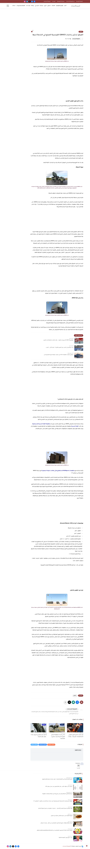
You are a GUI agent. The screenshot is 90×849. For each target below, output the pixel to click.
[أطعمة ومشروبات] (10, 1)
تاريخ (45, 5)
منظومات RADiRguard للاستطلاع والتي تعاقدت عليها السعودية (58, 470)
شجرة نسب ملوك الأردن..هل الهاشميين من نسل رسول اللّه (58, 786)
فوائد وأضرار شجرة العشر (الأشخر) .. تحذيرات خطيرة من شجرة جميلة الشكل (55, 808)
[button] (77, 702)
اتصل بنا (53, 1)
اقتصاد (53, 5)
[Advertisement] (45, 20)
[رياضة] (15, 1)
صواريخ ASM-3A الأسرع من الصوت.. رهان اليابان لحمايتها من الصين (58, 340)
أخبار (65, 5)
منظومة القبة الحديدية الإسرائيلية (41, 424)
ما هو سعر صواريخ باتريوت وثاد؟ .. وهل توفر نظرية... (39, 735)
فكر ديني (37, 5)
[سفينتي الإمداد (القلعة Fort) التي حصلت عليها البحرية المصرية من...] (78, 355)
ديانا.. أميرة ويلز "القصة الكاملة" (65, 837)
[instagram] (25, 1)
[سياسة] (20, 1)
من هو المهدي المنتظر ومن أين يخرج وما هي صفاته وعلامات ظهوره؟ (57, 793)
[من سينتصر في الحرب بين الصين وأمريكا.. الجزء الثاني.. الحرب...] (78, 348)
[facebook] (34, 1)
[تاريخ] (22, 1)
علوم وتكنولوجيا (59, 5)
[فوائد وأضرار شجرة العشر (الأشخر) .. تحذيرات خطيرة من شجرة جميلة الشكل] (77, 809)
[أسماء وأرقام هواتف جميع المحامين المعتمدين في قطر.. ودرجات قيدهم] (77, 824)
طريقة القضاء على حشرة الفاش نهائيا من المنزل (61, 815)
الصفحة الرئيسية (79, 1)
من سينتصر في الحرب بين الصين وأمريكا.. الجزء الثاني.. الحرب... (59, 347)
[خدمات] (8, 1)
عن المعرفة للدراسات (70, 1)
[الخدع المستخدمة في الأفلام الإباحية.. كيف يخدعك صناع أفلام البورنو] (77, 780)
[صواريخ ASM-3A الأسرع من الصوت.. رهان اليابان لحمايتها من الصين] (78, 341)
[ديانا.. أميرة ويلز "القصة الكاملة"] (77, 838)
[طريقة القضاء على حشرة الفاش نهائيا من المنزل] (77, 816)
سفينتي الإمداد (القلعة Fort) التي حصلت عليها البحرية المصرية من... (58, 354)
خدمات (13, 5)
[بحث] (8, 6)
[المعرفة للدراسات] (76, 6)
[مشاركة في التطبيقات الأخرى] (65, 702)
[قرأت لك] (12, 1)
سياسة (41, 5)
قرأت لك (28, 5)
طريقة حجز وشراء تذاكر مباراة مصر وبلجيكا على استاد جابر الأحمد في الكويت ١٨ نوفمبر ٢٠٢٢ (52, 801)
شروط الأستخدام (47, 1)
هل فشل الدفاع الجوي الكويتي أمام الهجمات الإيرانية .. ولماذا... (75, 735)
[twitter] (30, 1)
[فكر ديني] (17, 1)
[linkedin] (27, 1)
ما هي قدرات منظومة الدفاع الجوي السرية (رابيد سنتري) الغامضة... (58, 736)
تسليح (49, 5)
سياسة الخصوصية (60, 1)
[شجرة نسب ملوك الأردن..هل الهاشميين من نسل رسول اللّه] (77, 787)
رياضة (32, 5)
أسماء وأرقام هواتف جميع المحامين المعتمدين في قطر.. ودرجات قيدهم (56, 823)
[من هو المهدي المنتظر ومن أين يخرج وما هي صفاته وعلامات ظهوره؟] (77, 794)
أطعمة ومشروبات (20, 5)
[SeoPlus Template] (82, 846)
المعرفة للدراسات (76, 38)
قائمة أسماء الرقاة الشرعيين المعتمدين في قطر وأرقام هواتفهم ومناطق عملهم (54, 830)
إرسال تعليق (78, 750)
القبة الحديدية (75, 426)
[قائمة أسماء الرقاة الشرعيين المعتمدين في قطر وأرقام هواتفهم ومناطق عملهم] (77, 831)
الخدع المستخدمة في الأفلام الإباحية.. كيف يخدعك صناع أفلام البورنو (57, 779)
